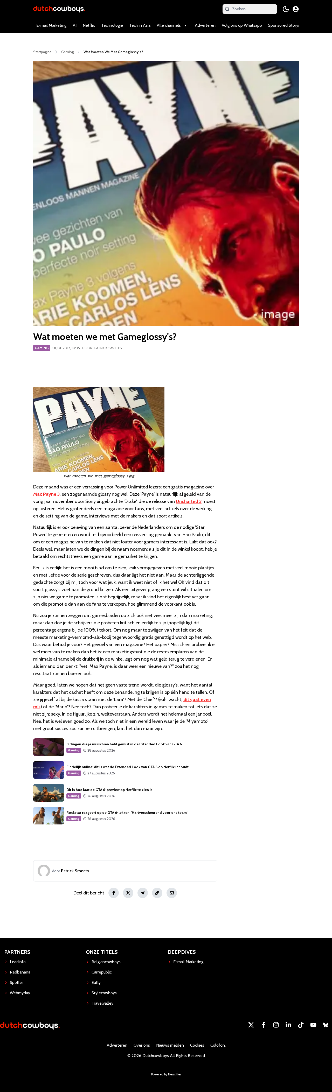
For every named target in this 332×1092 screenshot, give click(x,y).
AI (75, 25)
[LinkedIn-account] (288, 1025)
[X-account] (251, 1025)
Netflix (89, 25)
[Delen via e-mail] (172, 893)
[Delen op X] (128, 893)
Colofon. (218, 1045)
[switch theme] (285, 9)
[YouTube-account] (313, 1025)
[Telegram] (142, 893)
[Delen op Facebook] (113, 893)
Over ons (142, 1045)
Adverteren (205, 25)
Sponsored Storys (284, 25)
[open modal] (296, 9)
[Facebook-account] (263, 1025)
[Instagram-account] (276, 1025)
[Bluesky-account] (326, 1025)
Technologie (112, 25)
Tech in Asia (139, 25)
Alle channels (169, 25)
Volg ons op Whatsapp (242, 25)
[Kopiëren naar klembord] (157, 893)
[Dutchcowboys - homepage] (59, 8)
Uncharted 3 (189, 501)
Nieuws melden (170, 1045)
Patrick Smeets (108, 348)
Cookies (197, 1045)
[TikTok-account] (301, 1025)
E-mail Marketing (51, 25)
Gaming (42, 348)
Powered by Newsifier (166, 1074)
